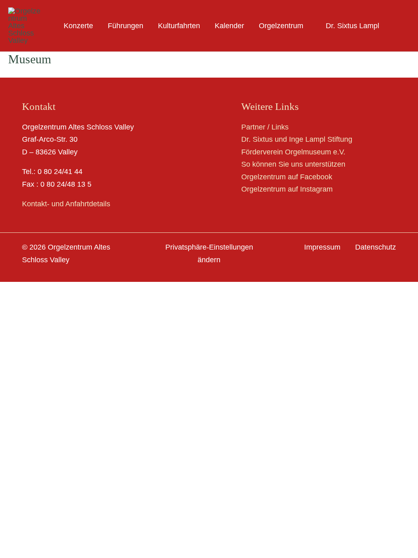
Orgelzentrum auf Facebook (286, 177)
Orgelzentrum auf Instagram (287, 189)
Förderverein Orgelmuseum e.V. (293, 152)
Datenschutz (375, 247)
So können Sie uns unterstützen (293, 164)
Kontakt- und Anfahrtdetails (66, 204)
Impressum (322, 247)
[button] (307, 25)
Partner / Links (265, 127)
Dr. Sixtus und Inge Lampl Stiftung (296, 139)
